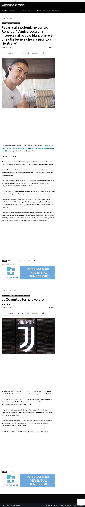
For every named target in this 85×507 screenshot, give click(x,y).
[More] (43, 53)
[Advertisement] (28, 126)
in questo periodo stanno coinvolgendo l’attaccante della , (28, 148)
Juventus (15, 23)
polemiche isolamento (9, 264)
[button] (81, 11)
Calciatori (10, 18)
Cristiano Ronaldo (13, 261)
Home (3, 18)
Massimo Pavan (33, 261)
